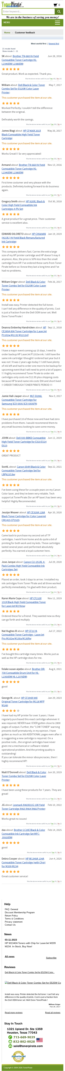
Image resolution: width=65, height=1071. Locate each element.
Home (7, 32)
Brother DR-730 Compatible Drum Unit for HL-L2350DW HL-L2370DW (23, 673)
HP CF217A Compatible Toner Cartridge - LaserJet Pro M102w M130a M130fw (23, 635)
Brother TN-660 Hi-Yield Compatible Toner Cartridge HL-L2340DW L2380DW (20, 60)
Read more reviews (13, 1012)
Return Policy (11, 915)
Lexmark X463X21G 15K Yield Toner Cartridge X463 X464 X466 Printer (23, 807)
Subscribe (51, 957)
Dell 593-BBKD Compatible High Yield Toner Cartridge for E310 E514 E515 (24, 441)
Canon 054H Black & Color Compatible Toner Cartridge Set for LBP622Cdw (24, 470)
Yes (51, 79)
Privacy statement (13, 922)
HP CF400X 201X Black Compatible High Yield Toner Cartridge (21, 134)
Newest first (53, 44)
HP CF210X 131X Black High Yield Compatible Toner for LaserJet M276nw (24, 602)
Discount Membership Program (20, 912)
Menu (7, 22)
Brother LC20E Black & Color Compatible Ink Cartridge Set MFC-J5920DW (23, 834)
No (58, 79)
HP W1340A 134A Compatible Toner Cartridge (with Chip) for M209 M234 (24, 862)
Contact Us (10, 925)
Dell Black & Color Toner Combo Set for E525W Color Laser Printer (23, 89)
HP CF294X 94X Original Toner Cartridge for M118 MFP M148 (23, 701)
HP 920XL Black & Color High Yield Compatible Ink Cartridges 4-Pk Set (23, 205)
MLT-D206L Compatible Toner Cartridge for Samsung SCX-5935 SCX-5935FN (22, 400)
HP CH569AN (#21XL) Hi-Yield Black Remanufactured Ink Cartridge (24, 237)
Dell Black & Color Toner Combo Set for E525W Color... (29, 972)
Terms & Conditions (14, 918)
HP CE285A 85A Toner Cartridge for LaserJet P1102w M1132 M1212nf (24, 331)
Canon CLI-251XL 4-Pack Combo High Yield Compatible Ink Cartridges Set (23, 566)
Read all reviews (52, 1012)
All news (9, 956)
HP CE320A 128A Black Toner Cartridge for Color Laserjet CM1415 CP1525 (24, 516)
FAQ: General (11, 909)
